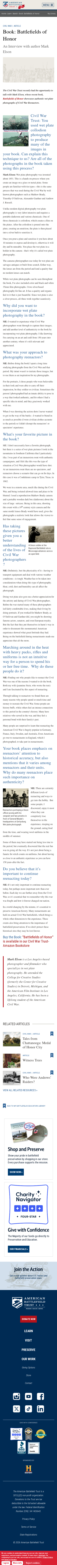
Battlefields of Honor (13, 98)
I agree (6, 1563)
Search (15, 13)
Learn (9, 13)
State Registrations (28, 1534)
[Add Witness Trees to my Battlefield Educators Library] (51, 1055)
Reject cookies (33, 1563)
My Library (52, 13)
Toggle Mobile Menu (48, 5)
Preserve (28, 1350)
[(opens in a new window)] (16, 1396)
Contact (28, 1383)
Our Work (29, 1359)
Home (15, 4)
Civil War (7, 26)
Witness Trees (32, 1060)
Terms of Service (28, 1527)
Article (17, 26)
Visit (28, 1340)
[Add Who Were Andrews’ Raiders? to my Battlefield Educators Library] (51, 1072)
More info (17, 1563)
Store (32, 1375)
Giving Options (28, 1367)
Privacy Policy (28, 1519)
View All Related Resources (19, 1090)
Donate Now (28, 1319)
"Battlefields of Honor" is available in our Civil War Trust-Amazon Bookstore (28, 941)
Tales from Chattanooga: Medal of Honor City (37, 1042)
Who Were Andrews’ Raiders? (37, 1079)
